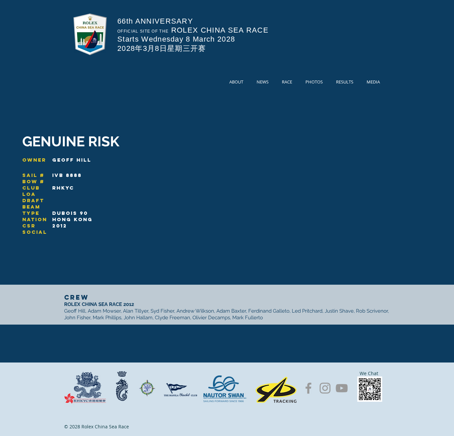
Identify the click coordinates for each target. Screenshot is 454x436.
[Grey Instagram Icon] (325, 388)
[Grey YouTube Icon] (341, 388)
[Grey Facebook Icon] (308, 388)
